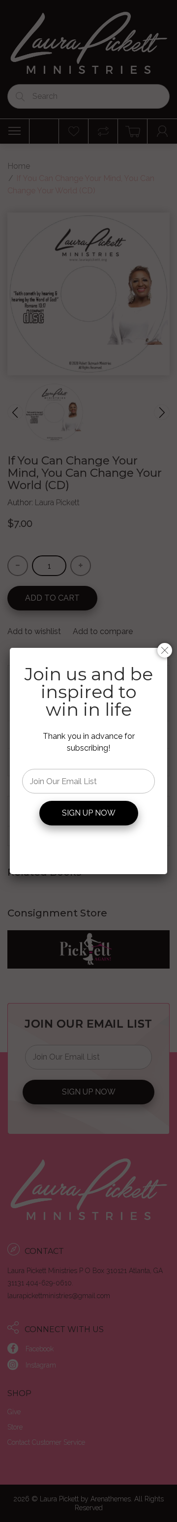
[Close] (164, 650)
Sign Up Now (89, 813)
